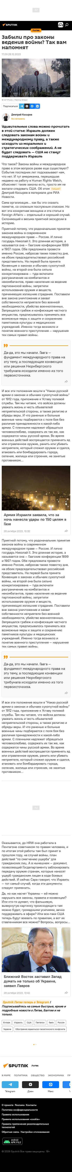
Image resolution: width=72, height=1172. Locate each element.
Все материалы (18, 119)
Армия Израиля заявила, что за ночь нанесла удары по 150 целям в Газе (35, 519)
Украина (7, 1029)
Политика (20, 1075)
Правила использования (15, 1114)
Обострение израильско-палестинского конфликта (40, 1029)
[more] (66, 381)
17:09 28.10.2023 (11, 54)
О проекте (7, 1105)
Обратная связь (10, 1131)
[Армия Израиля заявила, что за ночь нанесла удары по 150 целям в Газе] (36, 488)
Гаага (51, 1022)
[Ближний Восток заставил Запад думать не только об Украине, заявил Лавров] (36, 950)
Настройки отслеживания (35, 1131)
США (29, 1022)
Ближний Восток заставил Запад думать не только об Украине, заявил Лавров (33, 981)
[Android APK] (12, 1142)
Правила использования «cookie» (21, 1119)
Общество (38, 1075)
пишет (55, 189)
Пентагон (40, 1022)
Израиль (18, 1022)
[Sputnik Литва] (10, 26)
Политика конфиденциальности (20, 1109)
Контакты (31, 1105)
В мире (6, 1022)
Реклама (19, 1105)
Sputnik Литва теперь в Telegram (26, 1002)
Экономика (56, 1075)
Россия (61, 1022)
